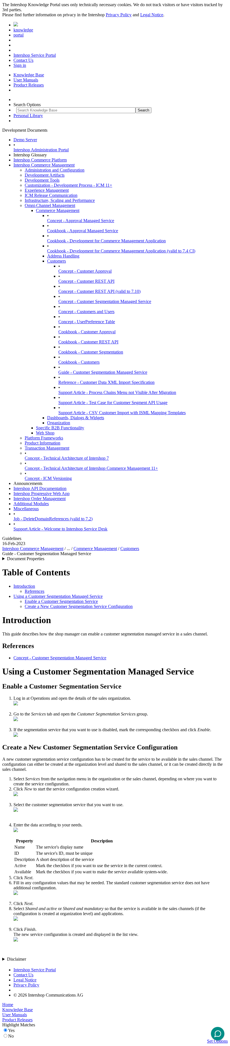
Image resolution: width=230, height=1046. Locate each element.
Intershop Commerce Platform (40, 160)
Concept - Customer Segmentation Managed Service (104, 301)
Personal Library (28, 115)
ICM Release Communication (51, 195)
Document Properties (25, 558)
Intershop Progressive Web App (41, 493)
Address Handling (63, 256)
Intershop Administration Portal (41, 149)
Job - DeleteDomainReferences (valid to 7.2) (53, 518)
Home (7, 1004)
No (11, 1036)
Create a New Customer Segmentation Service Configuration (79, 606)
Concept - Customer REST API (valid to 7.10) (99, 291)
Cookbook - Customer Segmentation (90, 352)
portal (18, 35)
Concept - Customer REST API (86, 281)
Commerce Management (57, 210)
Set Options (217, 1041)
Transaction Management (47, 448)
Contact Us (23, 60)
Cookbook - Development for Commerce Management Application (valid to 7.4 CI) (121, 251)
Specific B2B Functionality (60, 427)
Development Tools (42, 180)
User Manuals (25, 80)
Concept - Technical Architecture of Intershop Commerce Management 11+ (91, 468)
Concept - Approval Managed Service (80, 220)
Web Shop (45, 432)
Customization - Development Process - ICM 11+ (68, 185)
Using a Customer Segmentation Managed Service (58, 596)
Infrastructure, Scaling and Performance (60, 200)
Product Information (42, 443)
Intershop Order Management (39, 498)
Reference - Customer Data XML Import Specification (106, 382)
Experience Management (47, 190)
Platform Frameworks (44, 438)
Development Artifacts (45, 175)
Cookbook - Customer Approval (87, 331)
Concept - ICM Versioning (48, 478)
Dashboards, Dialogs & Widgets (75, 417)
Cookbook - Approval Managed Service (82, 230)
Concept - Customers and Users (86, 311)
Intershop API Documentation (39, 488)
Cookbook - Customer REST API (88, 341)
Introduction (24, 586)
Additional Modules (31, 503)
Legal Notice (151, 14)
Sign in (19, 65)
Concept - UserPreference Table (86, 321)
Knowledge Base (28, 74)
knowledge (23, 30)
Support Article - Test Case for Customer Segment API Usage (112, 402)
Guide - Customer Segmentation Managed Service (102, 372)
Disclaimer (16, 959)
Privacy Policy (119, 14)
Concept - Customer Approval (85, 271)
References (34, 591)
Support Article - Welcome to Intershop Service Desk (60, 529)
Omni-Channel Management (50, 205)
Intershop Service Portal (34, 55)
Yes (11, 1030)
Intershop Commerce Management (44, 165)
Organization (58, 422)
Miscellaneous (26, 508)
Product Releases (28, 85)
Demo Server (25, 139)
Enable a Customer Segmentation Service (61, 601)
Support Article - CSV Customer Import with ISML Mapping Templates (122, 412)
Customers (56, 261)
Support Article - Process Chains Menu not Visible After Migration (117, 392)
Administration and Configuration (54, 170)
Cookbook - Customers (79, 362)
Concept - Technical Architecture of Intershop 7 (67, 458)
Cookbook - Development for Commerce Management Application (106, 240)
